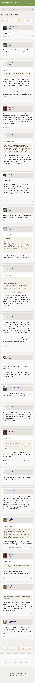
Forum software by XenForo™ (17, 673)
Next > (29, 20)
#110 (32, 349)
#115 (32, 483)
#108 (31, 261)
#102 (31, 55)
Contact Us (8, 662)
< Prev (5, 20)
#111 (32, 380)
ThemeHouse (22, 675)
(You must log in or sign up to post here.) (17, 644)
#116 (32, 511)
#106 (31, 201)
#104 (31, 127)
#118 (32, 578)
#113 (32, 424)
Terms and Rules (23, 662)
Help (15, 662)
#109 (31, 309)
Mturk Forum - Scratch (17, 657)
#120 (31, 636)
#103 (31, 100)
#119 (32, 613)
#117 (32, 547)
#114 (32, 463)
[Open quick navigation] (32, 9)
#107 (31, 220)
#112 (32, 399)
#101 (32, 36)
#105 (32, 167)
